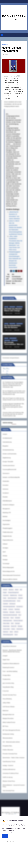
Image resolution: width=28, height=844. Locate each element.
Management (5, 44)
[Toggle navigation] (13, 35)
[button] (25, 35)
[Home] (2, 35)
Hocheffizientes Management (11, 49)
